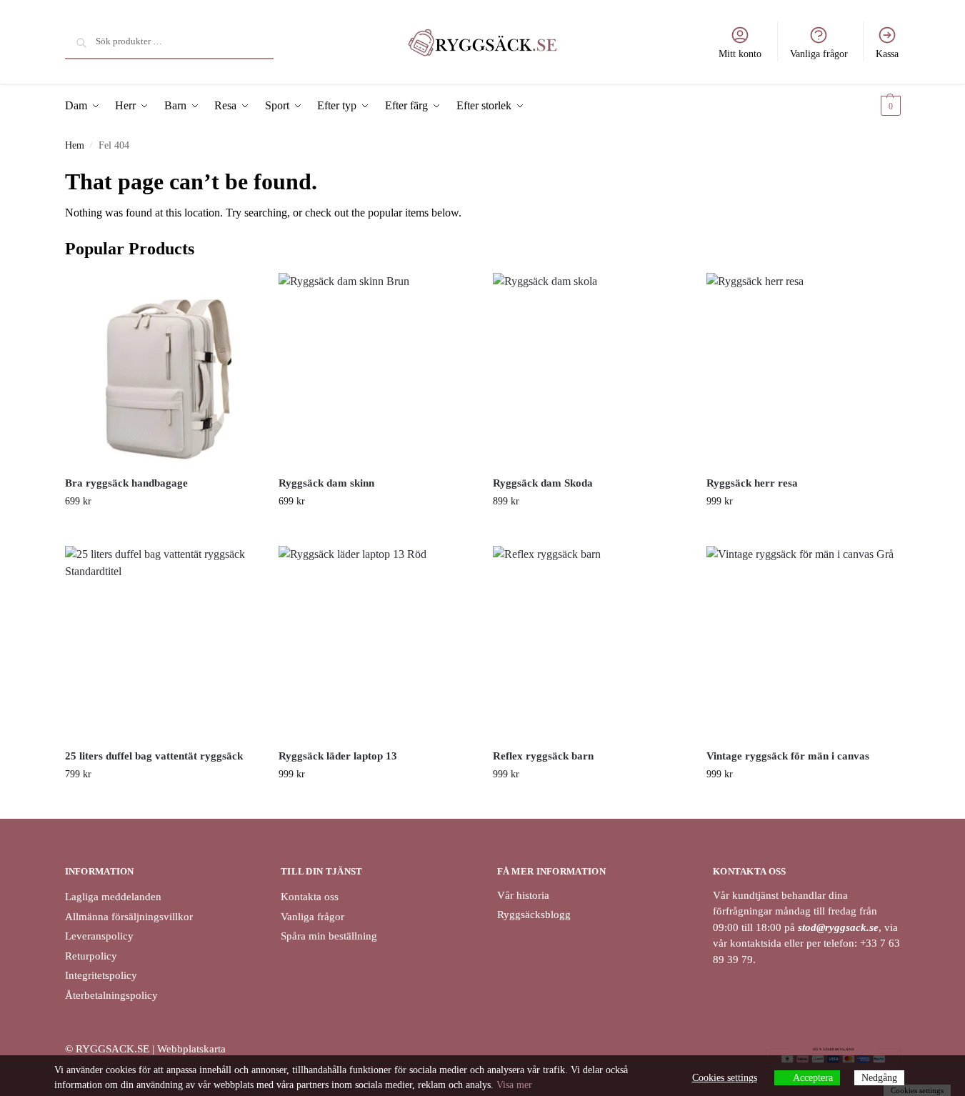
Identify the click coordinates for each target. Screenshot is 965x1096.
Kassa (887, 54)
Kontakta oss (310, 896)
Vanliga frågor (819, 54)
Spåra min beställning (329, 936)
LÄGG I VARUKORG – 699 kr (161, 531)
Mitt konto (740, 54)
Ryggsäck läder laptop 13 (338, 756)
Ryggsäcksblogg (534, 914)
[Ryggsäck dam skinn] (375, 369)
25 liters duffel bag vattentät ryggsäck (154, 756)
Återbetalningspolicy (111, 995)
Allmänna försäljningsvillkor (129, 916)
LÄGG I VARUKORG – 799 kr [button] (161, 804)
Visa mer (514, 1085)
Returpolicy (91, 956)
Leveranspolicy (99, 936)
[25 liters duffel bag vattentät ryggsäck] (161, 642)
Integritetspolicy (101, 975)
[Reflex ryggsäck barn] (589, 642)
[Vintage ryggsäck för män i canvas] (802, 642)
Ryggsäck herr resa (752, 483)
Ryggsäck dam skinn (326, 483)
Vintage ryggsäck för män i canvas (787, 756)
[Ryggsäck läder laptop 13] (375, 642)
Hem (74, 145)
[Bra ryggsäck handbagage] (161, 369)
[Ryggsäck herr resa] (802, 369)
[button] (878, 105)
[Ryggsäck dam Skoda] (589, 369)
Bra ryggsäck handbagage (126, 483)
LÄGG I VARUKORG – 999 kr (803, 531)
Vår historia (523, 895)
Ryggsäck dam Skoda (543, 483)
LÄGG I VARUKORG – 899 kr (588, 531)
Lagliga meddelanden (113, 896)
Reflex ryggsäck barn (543, 756)
